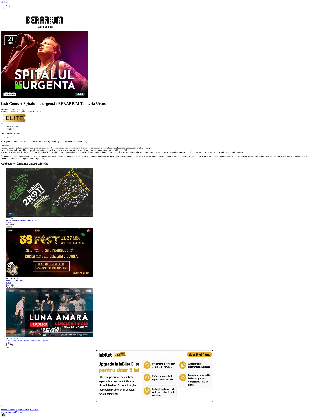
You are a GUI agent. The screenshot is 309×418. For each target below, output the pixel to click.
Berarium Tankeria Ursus (10, 109)
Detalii (8, 137)
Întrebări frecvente (8, 412)
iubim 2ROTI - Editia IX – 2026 (21, 220)
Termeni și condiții (8, 410)
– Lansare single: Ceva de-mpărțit (27, 341)
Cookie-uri (34, 410)
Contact (19, 412)
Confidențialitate (22, 410)
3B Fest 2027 (15, 281)
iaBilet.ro (4, 2)
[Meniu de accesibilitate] (3, 415)
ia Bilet (8, 222)
